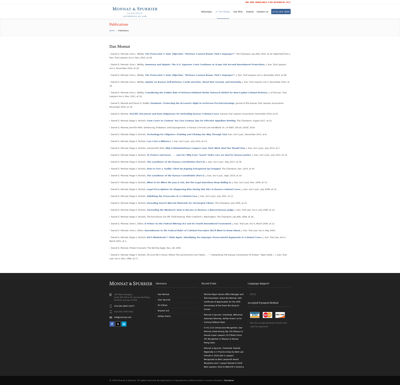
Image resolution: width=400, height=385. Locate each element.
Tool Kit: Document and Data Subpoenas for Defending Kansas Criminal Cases (174, 114)
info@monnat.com (122, 317)
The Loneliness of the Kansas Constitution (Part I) (175, 175)
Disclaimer (229, 380)
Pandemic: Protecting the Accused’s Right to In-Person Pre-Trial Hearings (192, 103)
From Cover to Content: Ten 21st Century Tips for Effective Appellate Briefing (191, 120)
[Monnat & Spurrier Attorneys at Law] (135, 12)
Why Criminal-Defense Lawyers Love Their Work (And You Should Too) (205, 148)
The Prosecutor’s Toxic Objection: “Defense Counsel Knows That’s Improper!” (190, 54)
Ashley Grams (164, 316)
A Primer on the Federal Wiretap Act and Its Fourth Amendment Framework (188, 223)
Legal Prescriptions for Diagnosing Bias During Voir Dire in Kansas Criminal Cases (193, 189)
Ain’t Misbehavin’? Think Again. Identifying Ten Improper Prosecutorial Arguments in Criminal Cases (204, 237)
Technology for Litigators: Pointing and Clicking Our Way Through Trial (187, 134)
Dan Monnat (163, 294)
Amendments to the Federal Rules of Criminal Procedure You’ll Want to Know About (192, 230)
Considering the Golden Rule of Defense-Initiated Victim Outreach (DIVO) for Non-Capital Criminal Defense (206, 92)
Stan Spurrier (164, 300)
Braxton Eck (163, 311)
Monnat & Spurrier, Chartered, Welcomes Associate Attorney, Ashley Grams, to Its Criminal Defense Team (223, 318)
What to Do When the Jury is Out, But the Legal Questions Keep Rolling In (189, 182)
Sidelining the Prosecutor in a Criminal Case (172, 196)
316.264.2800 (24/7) (124, 306)
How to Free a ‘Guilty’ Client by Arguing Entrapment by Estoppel (183, 169)
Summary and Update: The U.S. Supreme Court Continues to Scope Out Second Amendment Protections (205, 64)
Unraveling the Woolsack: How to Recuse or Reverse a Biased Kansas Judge (190, 210)
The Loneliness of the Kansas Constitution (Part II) (176, 162)
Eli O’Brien (163, 305)
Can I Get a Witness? (159, 141)
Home (112, 31)
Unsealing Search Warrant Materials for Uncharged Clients (180, 203)
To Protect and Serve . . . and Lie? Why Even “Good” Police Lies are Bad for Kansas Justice (199, 155)
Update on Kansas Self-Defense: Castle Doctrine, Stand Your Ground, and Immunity (193, 82)
